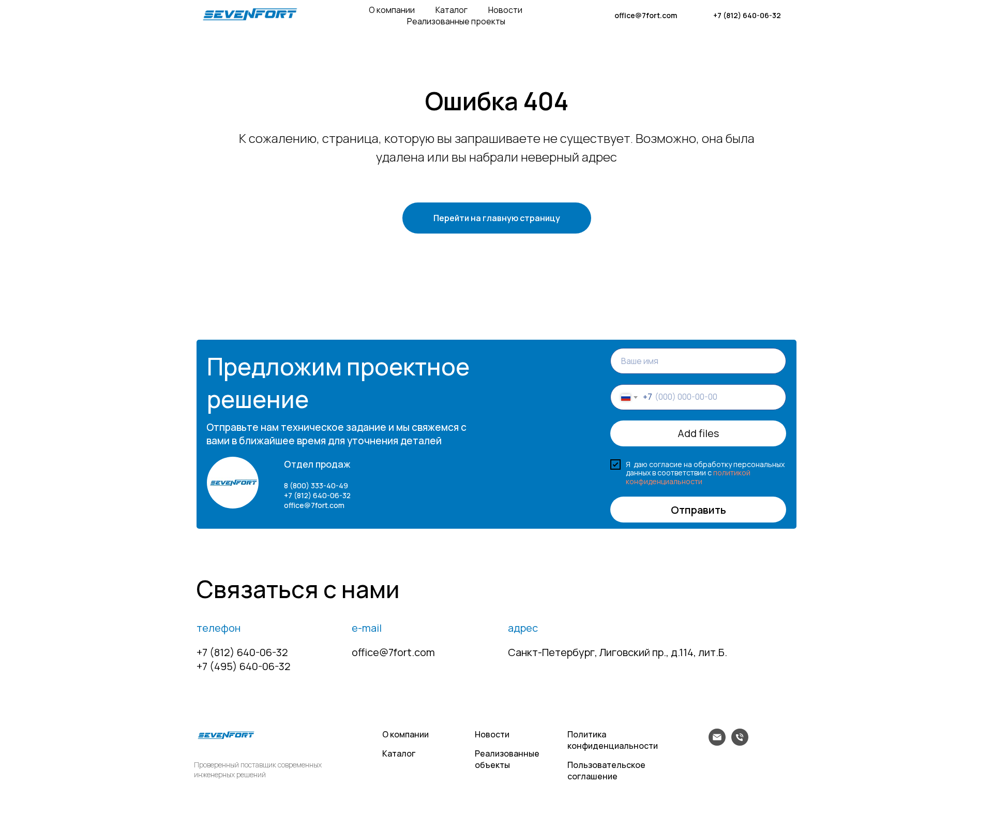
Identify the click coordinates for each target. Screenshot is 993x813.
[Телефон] (739, 742)
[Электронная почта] (717, 742)
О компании (392, 10)
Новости (505, 10)
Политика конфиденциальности (612, 740)
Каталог (451, 10)
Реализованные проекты (456, 21)
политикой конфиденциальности (688, 477)
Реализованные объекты (507, 759)
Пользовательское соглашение (606, 770)
